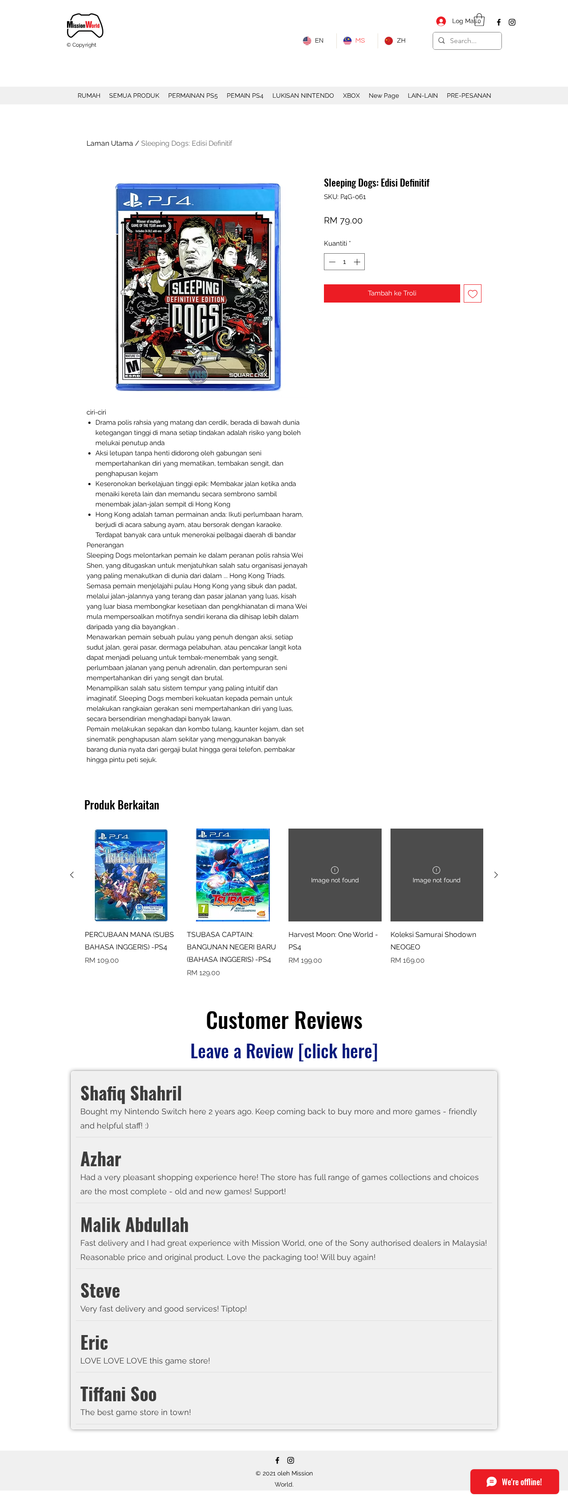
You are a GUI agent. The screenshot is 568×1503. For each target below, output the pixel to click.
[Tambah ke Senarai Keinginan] (473, 293)
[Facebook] (498, 22)
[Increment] (358, 262)
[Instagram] (512, 22)
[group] (284, 903)
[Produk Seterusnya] (496, 874)
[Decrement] (331, 262)
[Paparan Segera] (131, 875)
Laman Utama (110, 143)
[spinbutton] (344, 262)
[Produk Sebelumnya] (72, 874)
